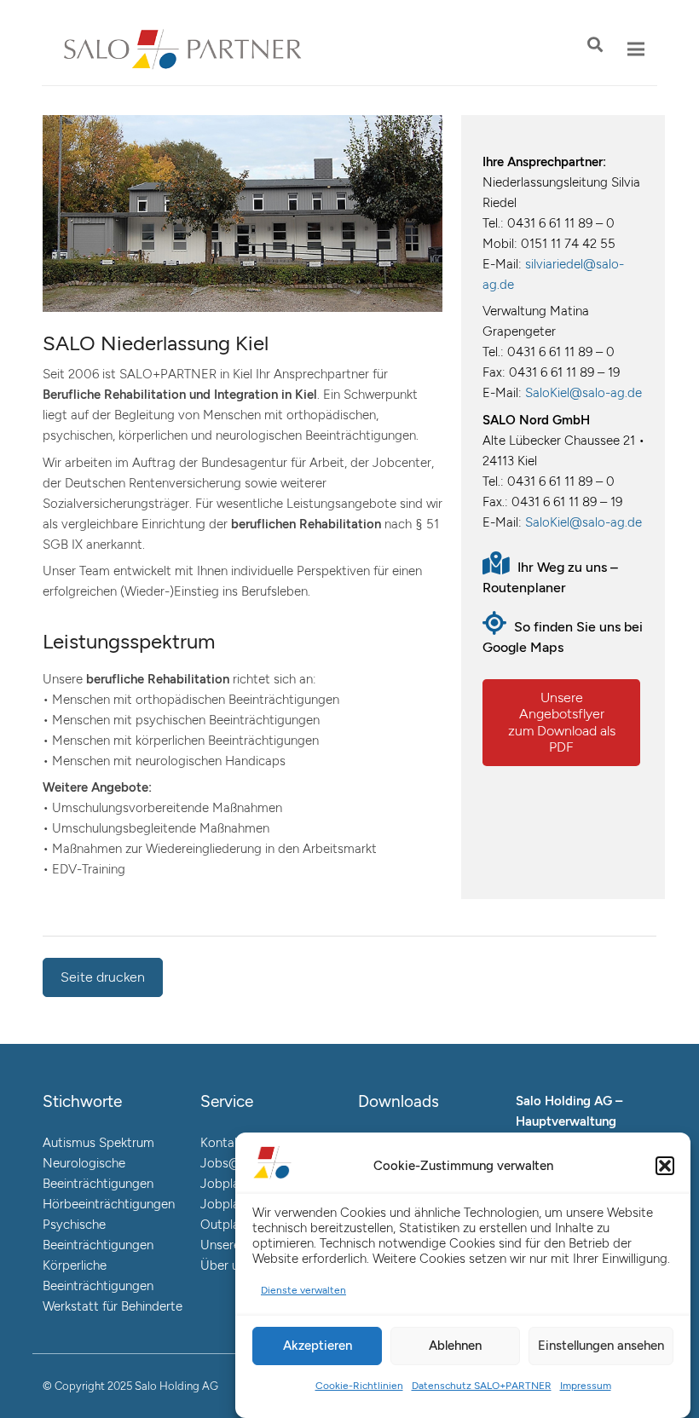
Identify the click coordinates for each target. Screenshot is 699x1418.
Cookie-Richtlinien (359, 1386)
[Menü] (636, 49)
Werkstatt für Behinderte (112, 1306)
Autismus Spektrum (98, 1142)
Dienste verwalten (303, 1290)
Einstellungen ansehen (601, 1345)
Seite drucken (103, 977)
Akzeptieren (317, 1345)
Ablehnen (455, 1345)
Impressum (585, 1386)
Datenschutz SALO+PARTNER (482, 1386)
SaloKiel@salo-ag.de (583, 393)
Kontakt (223, 1142)
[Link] (183, 49)
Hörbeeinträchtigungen (109, 1204)
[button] (664, 1165)
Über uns (225, 1265)
